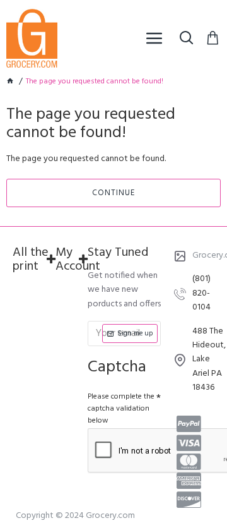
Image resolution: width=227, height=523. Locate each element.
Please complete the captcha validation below (121, 408)
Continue (113, 193)
